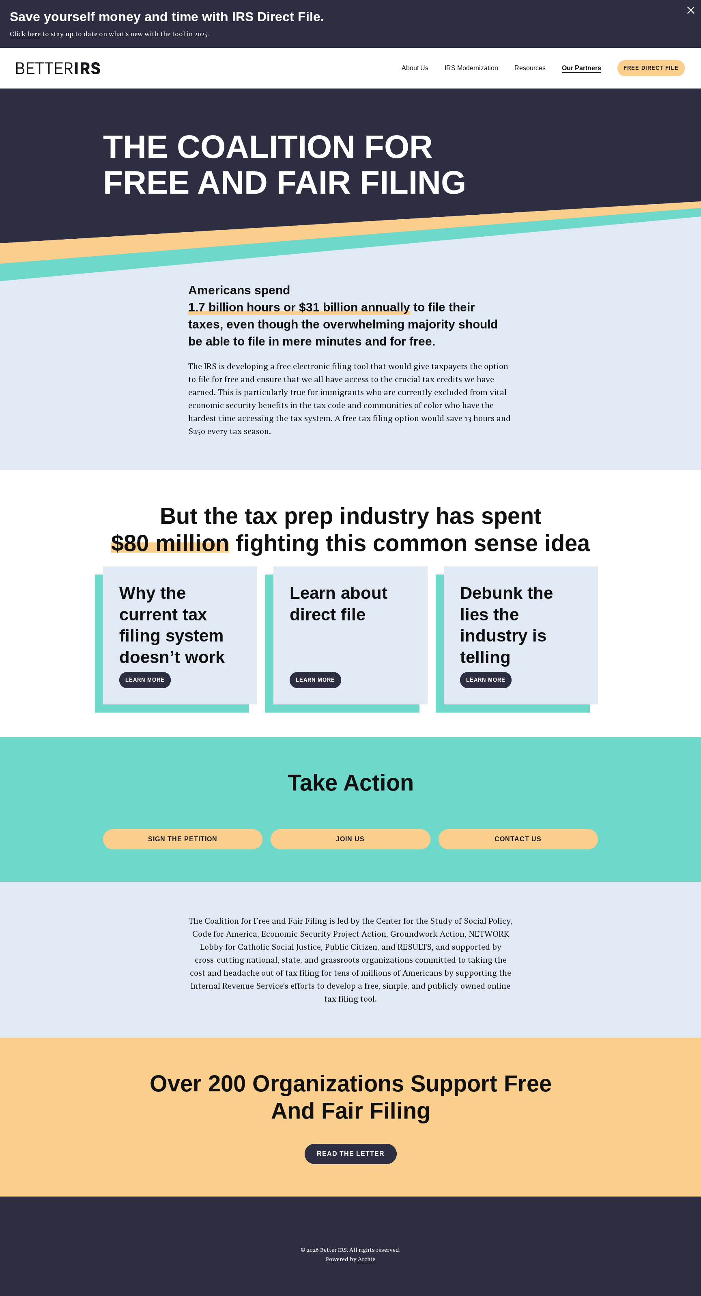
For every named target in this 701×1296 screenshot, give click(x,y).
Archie (366, 1259)
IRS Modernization (471, 68)
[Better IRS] (58, 68)
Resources (530, 68)
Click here (25, 34)
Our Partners (581, 68)
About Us (415, 68)
